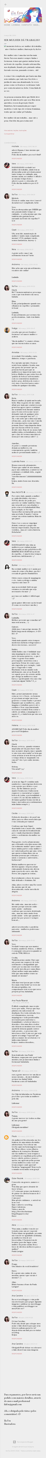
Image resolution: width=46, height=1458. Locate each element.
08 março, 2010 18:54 (26, 1051)
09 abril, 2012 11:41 (30, 1344)
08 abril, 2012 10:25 (26, 1318)
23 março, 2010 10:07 (26, 1260)
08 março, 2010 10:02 (28, 352)
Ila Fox (15, 194)
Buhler (15, 565)
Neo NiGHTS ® (18, 492)
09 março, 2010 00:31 (26, 1136)
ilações (15, 130)
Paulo (14, 1136)
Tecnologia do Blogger (25, 1442)
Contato (26, 25)
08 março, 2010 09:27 (25, 249)
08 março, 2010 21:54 (29, 1071)
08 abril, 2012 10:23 (31, 1296)
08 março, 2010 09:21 (25, 230)
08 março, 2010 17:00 (27, 940)
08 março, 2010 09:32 (27, 286)
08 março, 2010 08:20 (28, 146)
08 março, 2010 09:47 (27, 328)
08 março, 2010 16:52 (29, 901)
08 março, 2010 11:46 (34, 461)
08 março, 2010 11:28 (26, 395)
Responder (17, 158)
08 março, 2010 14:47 (26, 614)
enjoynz (31, 1447)
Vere (14, 164)
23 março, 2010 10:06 (25, 1225)
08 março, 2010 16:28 (27, 725)
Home (7, 25)
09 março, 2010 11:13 (32, 1178)
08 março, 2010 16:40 (27, 740)
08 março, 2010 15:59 (25, 690)
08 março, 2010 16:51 (26, 813)
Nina (14, 249)
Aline (14, 1225)
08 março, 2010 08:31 (25, 164)
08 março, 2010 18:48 (21, 1003)
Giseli (14, 230)
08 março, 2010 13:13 (34, 492)
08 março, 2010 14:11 (24, 541)
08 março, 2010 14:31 (26, 565)
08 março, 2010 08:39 (27, 195)
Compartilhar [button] (9, 134)
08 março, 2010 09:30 (29, 264)
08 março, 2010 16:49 (25, 778)
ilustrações (22, 130)
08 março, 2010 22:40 (27, 1112)
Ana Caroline (17, 1296)
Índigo (15, 328)
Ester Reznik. (18, 1178)
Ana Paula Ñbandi (20, 1000)
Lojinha (16, 25)
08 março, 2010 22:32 (29, 1090)
